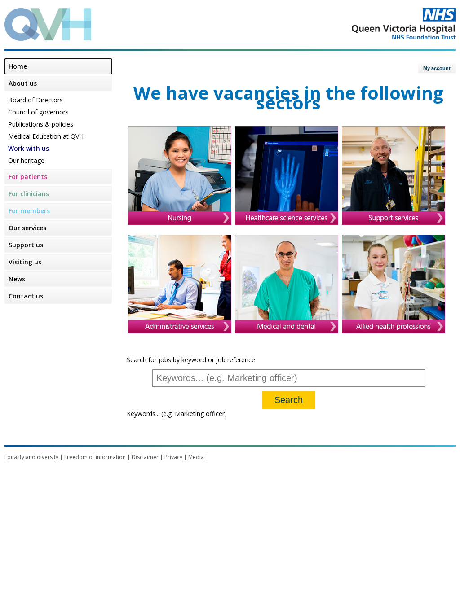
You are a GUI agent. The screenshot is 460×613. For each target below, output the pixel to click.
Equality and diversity (31, 457)
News (17, 279)
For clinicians (29, 193)
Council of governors (38, 112)
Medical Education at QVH (46, 136)
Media (196, 457)
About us (23, 83)
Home (18, 66)
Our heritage (26, 160)
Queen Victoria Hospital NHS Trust (368, 23)
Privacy (173, 457)
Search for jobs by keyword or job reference (191, 359)
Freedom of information (95, 457)
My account (437, 68)
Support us (26, 245)
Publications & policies (40, 124)
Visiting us (25, 262)
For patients (28, 176)
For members (29, 210)
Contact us (26, 296)
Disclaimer (145, 457)
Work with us (28, 148)
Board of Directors (35, 100)
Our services (27, 227)
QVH (47, 24)
